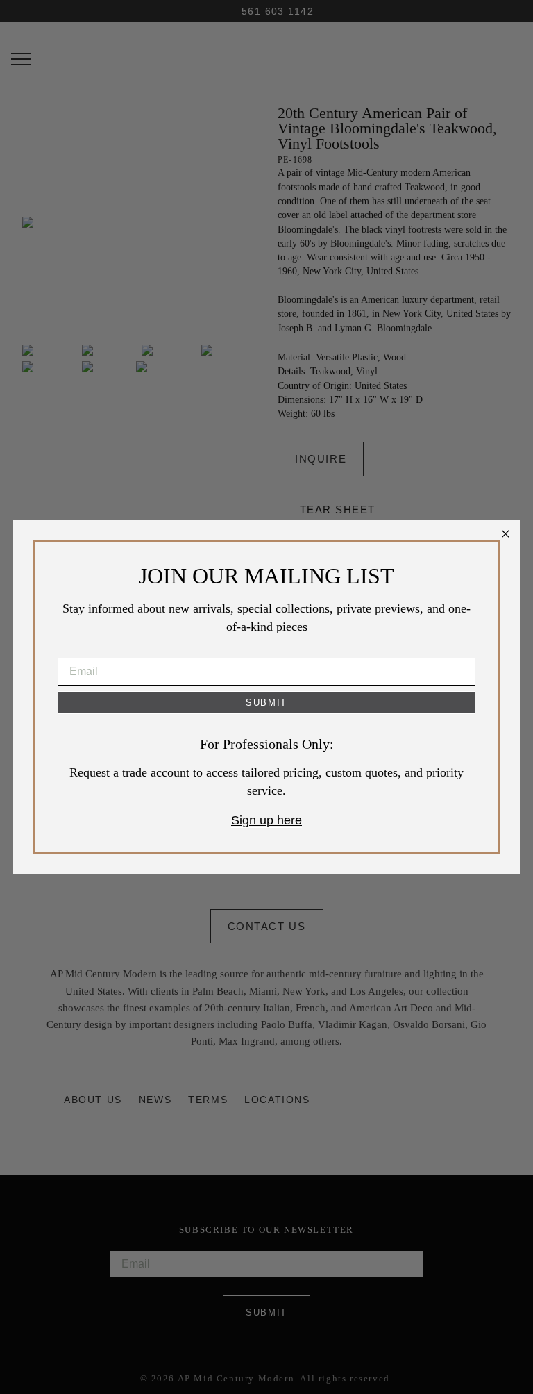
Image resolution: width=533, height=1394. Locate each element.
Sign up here (266, 820)
